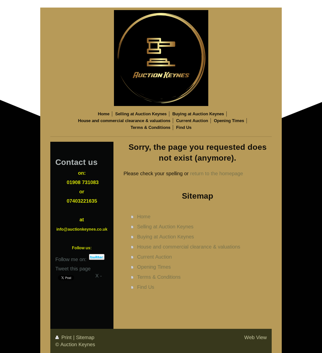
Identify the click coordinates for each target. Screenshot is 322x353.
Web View (255, 337)
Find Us (145, 287)
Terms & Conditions (159, 277)
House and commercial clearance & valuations (188, 247)
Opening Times (154, 267)
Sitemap (85, 337)
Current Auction (154, 257)
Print (66, 337)
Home (143, 216)
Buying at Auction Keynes (165, 236)
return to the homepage (216, 173)
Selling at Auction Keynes (165, 226)
